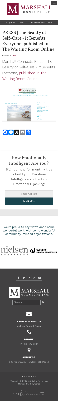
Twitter (23, 277)
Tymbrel (36, 384)
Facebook (18, 277)
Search (43, 302)
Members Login (43, 22)
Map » (45, 362)
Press (15, 56)
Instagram (34, 277)
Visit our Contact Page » (29, 326)
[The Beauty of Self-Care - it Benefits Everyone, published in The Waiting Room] (29, 104)
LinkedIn (29, 277)
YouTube (39, 277)
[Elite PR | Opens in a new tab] (29, 391)
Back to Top (28, 376)
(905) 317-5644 (17, 22)
